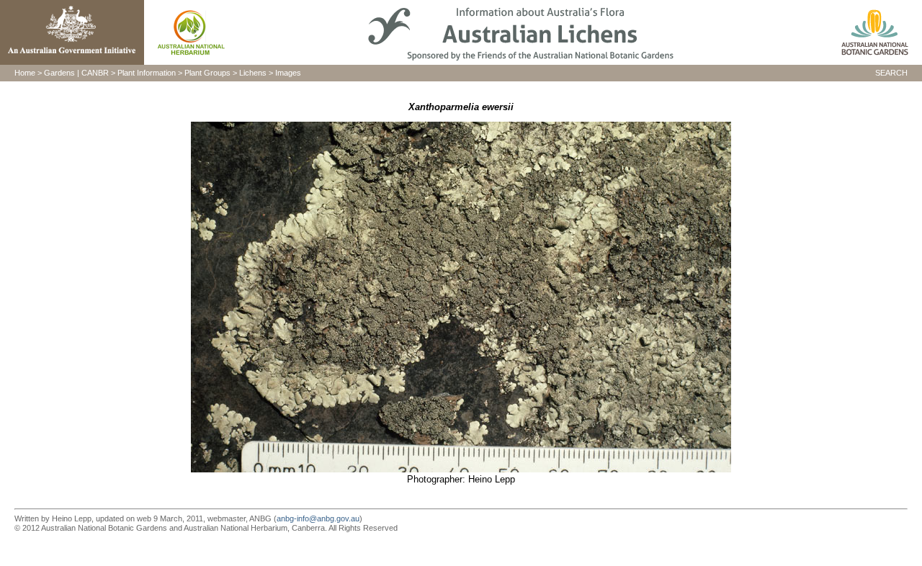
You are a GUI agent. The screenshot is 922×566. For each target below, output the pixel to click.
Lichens (253, 72)
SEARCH (891, 72)
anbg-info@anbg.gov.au (318, 518)
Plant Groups (207, 72)
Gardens (59, 72)
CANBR (95, 72)
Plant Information (146, 72)
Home (24, 72)
